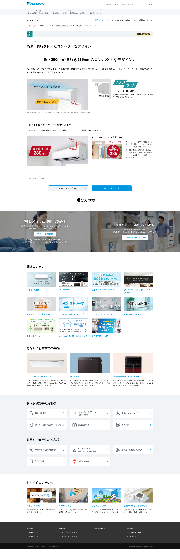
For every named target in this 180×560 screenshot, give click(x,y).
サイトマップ (140, 4)
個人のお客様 (34, 532)
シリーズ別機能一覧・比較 (143, 20)
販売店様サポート (95, 13)
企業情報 (116, 4)
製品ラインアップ (101, 20)
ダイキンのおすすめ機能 (121, 20)
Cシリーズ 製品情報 (76, 26)
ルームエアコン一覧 (111, 188)
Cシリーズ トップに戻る (68, 188)
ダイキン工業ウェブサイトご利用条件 (36, 546)
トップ (28, 26)
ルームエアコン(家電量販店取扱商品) (57, 26)
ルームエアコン (32, 20)
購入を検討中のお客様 (69, 532)
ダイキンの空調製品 (38, 26)
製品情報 (108, 4)
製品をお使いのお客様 (69, 536)
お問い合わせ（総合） (128, 4)
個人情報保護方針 (53, 546)
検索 (149, 4)
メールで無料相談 (46, 234)
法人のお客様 (34, 536)
